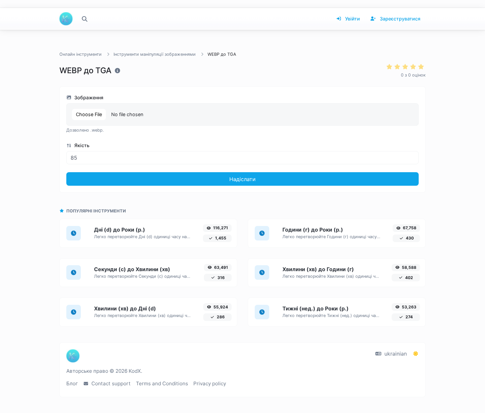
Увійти (352, 18)
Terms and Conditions (162, 383)
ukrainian (395, 353)
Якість (81, 145)
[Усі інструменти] (84, 19)
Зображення (88, 97)
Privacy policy (209, 383)
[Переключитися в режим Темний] (415, 353)
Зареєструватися (399, 18)
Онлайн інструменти (80, 54)
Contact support (110, 383)
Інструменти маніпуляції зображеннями (154, 54)
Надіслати (242, 179)
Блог (72, 383)
